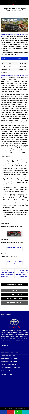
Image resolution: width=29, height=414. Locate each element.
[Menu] (2, 2)
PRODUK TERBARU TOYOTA (10, 353)
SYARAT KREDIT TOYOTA (9, 364)
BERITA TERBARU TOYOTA (9, 361)
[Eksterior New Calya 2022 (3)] (14, 233)
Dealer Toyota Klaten (19, 408)
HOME (3, 350)
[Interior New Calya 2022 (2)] (14, 249)
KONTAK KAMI (5, 370)
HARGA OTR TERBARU (8, 356)
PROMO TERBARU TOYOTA (9, 359)
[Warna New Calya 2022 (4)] (14, 263)
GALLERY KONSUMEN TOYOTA (10, 367)
